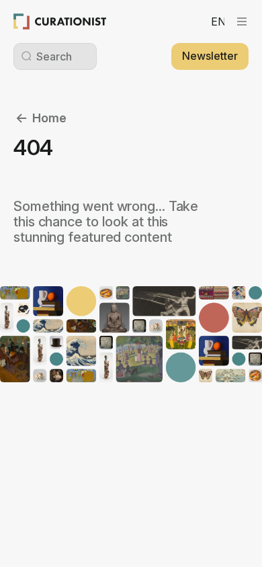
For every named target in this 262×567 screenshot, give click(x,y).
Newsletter (210, 55)
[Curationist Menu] (242, 21)
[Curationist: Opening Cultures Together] (60, 21)
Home (49, 118)
